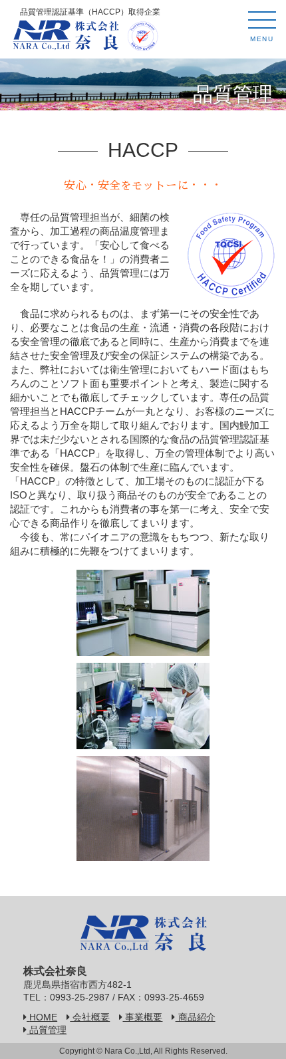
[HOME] (65, 33)
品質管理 (47, 1030)
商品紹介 (195, 1017)
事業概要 (142, 1017)
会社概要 (90, 1017)
